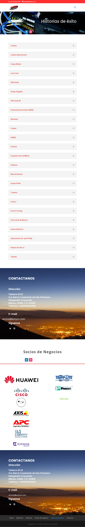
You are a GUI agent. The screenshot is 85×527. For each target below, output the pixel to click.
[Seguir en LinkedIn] (26, 31)
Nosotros (19, 518)
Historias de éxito (57, 518)
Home (11, 518)
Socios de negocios (41, 518)
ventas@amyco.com (13, 319)
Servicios (29, 518)
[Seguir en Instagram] (30, 31)
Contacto (70, 518)
